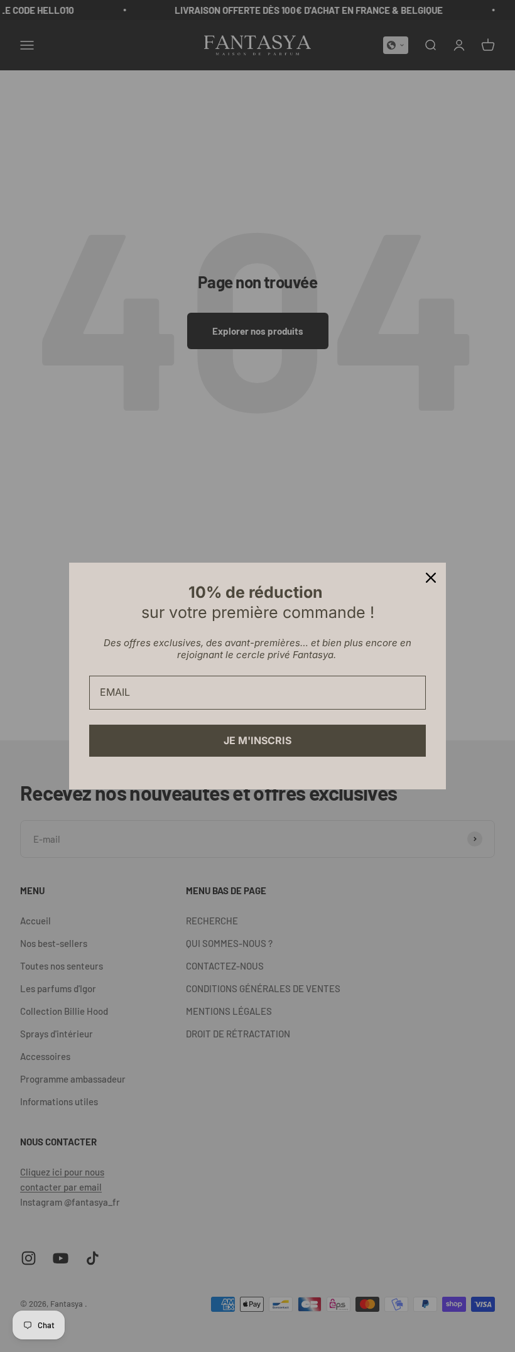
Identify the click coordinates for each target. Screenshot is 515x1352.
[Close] (431, 578)
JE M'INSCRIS (257, 740)
